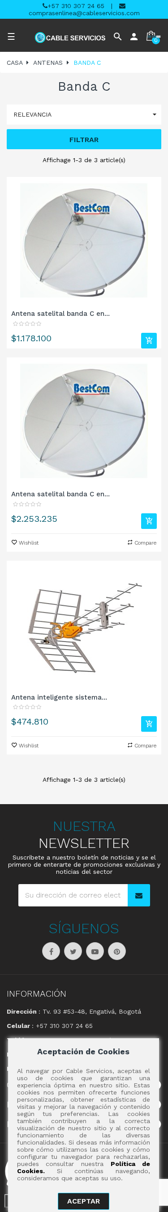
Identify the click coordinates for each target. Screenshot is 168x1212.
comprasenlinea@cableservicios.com (84, 13)
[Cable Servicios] (70, 37)
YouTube (94, 951)
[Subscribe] (139, 895)
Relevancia (86, 114)
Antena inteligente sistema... (59, 697)
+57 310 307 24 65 (75, 5)
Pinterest (116, 951)
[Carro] (149, 340)
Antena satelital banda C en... (60, 314)
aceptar (83, 1201)
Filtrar (84, 139)
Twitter (73, 951)
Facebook (51, 951)
